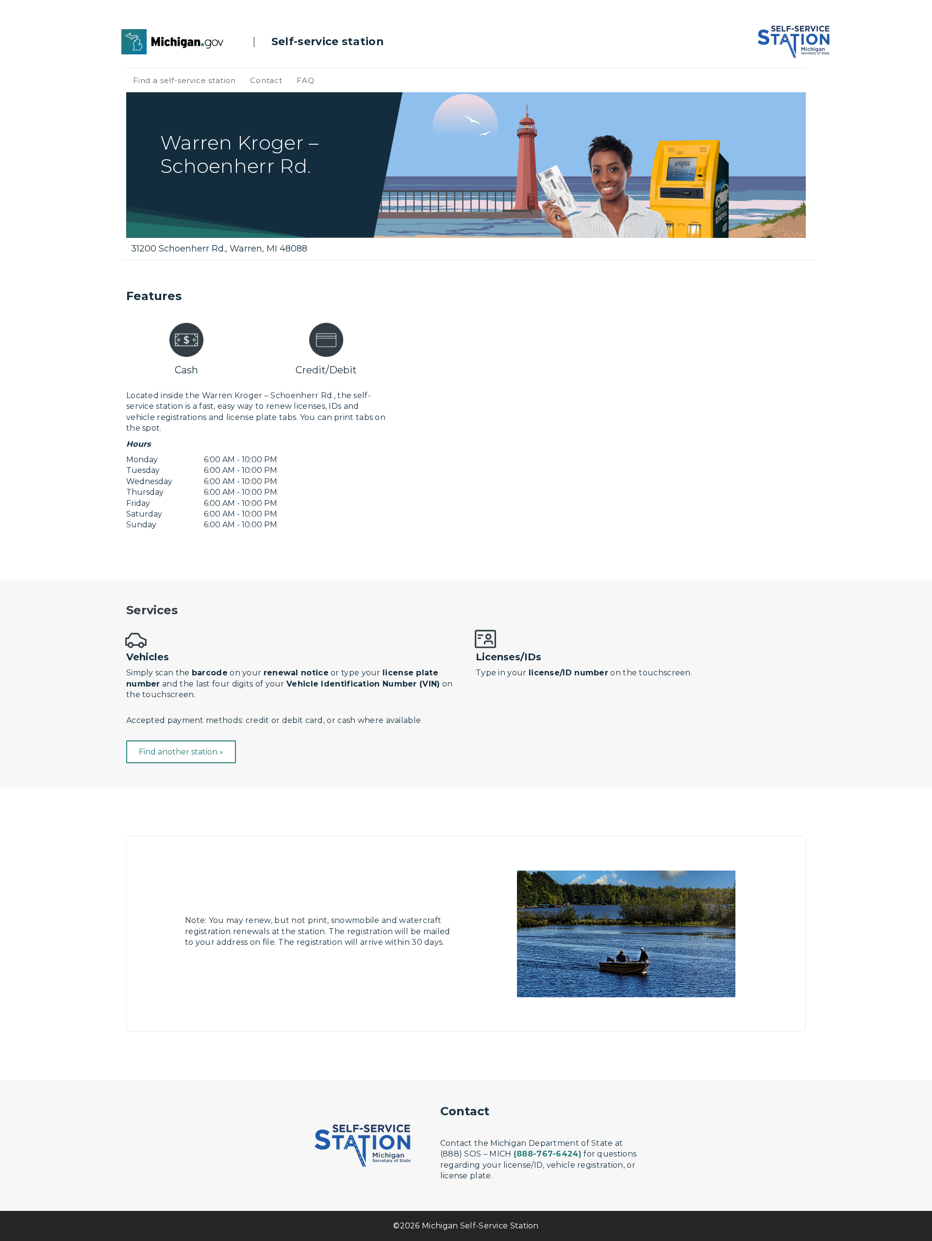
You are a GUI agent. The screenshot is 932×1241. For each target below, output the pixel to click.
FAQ (305, 80)
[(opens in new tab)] (172, 41)
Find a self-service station (184, 80)
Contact (266, 80)
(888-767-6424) (548, 1153)
